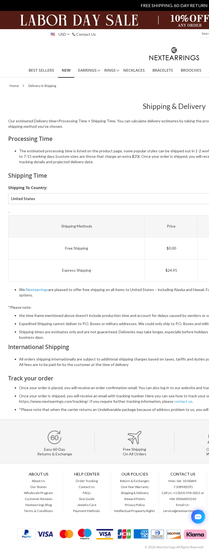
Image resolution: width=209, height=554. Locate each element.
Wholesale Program (38, 493)
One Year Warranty (135, 487)
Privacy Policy (135, 505)
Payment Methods (86, 511)
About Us (38, 481)
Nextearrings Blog (38, 505)
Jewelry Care (86, 505)
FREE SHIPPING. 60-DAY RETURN (174, 5)
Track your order (30, 378)
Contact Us (85, 34)
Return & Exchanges (134, 481)
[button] (59, 34)
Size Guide (86, 499)
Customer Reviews (39, 499)
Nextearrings (37, 289)
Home (14, 86)
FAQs (87, 493)
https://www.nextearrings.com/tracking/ (53, 401)
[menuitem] (41, 70)
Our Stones (38, 487)
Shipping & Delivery (135, 493)
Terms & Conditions (38, 511)
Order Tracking (87, 481)
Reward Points (134, 499)
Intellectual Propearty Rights (134, 511)
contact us (183, 401)
